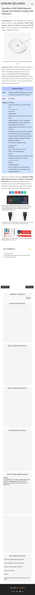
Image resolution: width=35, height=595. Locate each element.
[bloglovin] (20, 591)
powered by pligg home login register (14, 559)
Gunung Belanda (13, 3)
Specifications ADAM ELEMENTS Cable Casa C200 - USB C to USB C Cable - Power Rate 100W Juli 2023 (17, 223)
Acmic (14, 17)
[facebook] (12, 591)
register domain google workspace (13, 566)
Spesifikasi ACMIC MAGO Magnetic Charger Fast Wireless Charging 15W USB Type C (17, 179)
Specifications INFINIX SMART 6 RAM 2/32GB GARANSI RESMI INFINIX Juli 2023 (17, 239)
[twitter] (14, 591)
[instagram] (23, 591)
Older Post (29, 287)
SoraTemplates (21, 588)
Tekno (18, 17)
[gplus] (17, 591)
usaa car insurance (9, 570)
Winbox (5, 478)
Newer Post (5, 287)
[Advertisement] (17, 323)
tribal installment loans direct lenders (14, 563)
